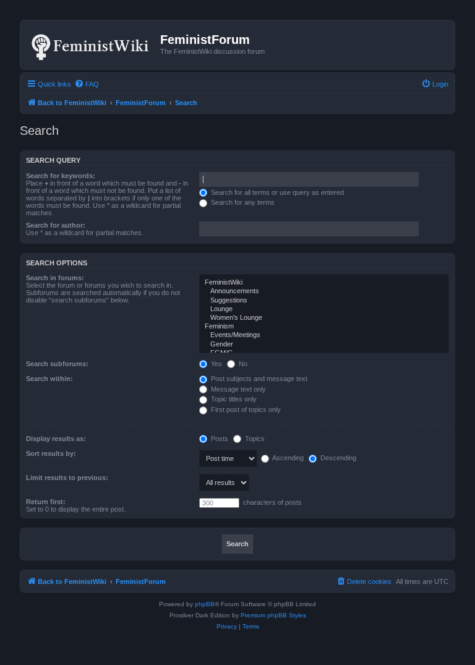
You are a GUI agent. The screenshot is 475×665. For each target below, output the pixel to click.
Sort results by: (51, 453)
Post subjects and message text (258, 378)
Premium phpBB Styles (273, 615)
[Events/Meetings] (324, 335)
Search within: (49, 378)
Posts (218, 438)
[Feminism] (324, 326)
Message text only (237, 389)
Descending (337, 457)
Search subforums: (57, 363)
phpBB (205, 604)
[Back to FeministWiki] (92, 45)
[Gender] (324, 344)
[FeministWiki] (324, 282)
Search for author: (55, 225)
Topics (254, 438)
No (242, 363)
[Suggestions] (324, 300)
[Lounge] (324, 309)
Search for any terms (242, 202)
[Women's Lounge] (324, 318)
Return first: (46, 501)
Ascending (287, 457)
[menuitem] (86, 84)
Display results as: (56, 438)
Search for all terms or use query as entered (276, 192)
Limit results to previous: (67, 477)
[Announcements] (324, 291)
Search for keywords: (60, 175)
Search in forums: (55, 277)
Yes (215, 363)
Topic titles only (233, 399)
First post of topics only (245, 409)
